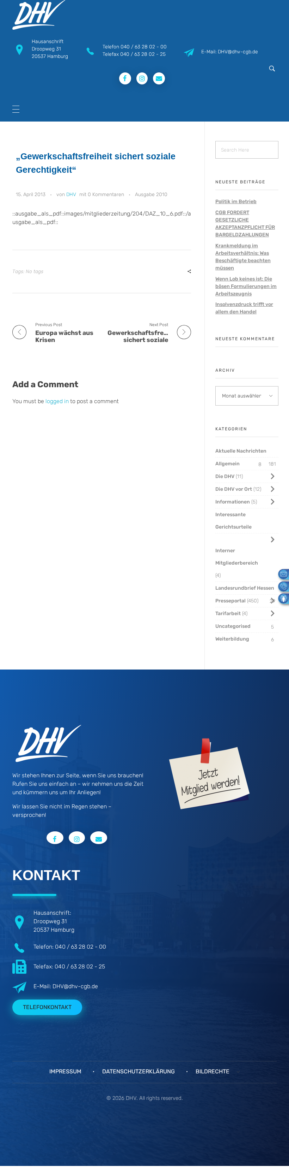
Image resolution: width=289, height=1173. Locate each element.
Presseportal (230, 601)
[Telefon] (281, 586)
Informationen (232, 502)
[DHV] (38, 15)
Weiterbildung (232, 639)
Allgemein (227, 464)
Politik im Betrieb (236, 202)
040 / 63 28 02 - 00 (144, 47)
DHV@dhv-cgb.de (75, 986)
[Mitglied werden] (281, 598)
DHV (71, 194)
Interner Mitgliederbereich (236, 557)
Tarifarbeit (228, 614)
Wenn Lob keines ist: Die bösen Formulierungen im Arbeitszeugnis (246, 286)
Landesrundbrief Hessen (244, 588)
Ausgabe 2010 (151, 194)
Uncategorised (233, 626)
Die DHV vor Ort (233, 489)
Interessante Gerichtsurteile (233, 521)
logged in (57, 401)
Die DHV (224, 476)
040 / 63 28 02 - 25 (143, 54)
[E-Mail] (281, 573)
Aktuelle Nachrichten (240, 451)
